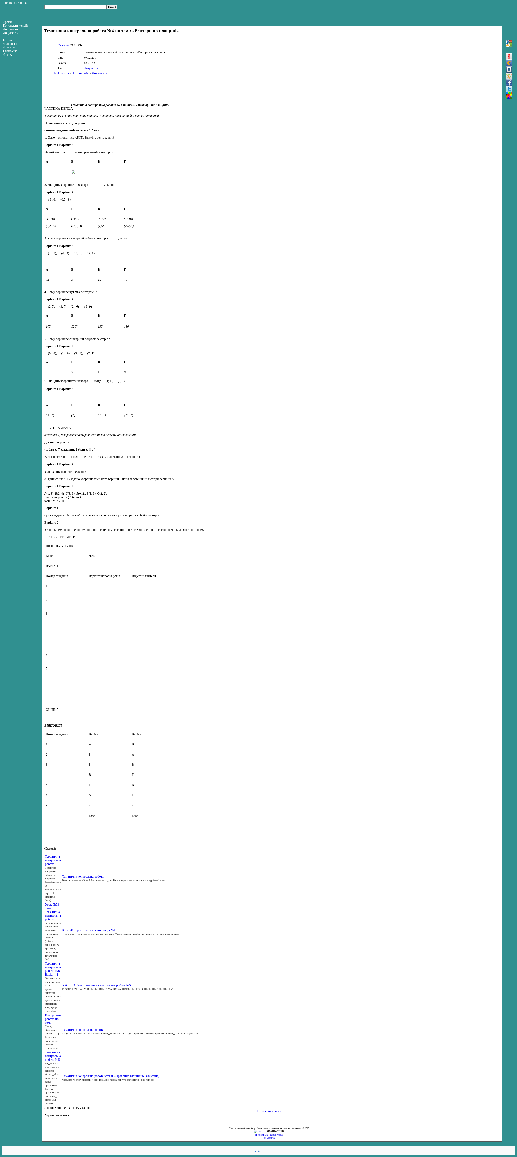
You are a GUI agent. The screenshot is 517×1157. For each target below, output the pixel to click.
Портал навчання (269, 1111)
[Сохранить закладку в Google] (509, 43)
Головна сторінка (15, 2)
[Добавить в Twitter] (509, 89)
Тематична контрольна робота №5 (53, 1056)
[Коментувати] (509, 95)
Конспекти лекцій (15, 25)
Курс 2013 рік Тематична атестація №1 (88, 930)
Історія (7, 40)
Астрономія (80, 73)
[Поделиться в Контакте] (509, 69)
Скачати (63, 45)
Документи (91, 68)
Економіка (10, 51)
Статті (258, 1150)
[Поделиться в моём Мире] (509, 63)
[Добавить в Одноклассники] (509, 76)
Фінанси (9, 47)
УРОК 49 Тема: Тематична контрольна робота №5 (96, 985)
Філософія (10, 43)
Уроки (7, 22)
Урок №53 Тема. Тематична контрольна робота (53, 912)
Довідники (10, 29)
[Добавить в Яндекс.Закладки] (509, 56)
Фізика (8, 54)
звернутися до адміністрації (269, 1134)
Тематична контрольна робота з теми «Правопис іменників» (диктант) (110, 1076)
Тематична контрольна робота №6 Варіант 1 (53, 969)
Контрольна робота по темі (53, 1018)
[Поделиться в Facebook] (509, 82)
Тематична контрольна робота (53, 860)
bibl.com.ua (61, 73)
